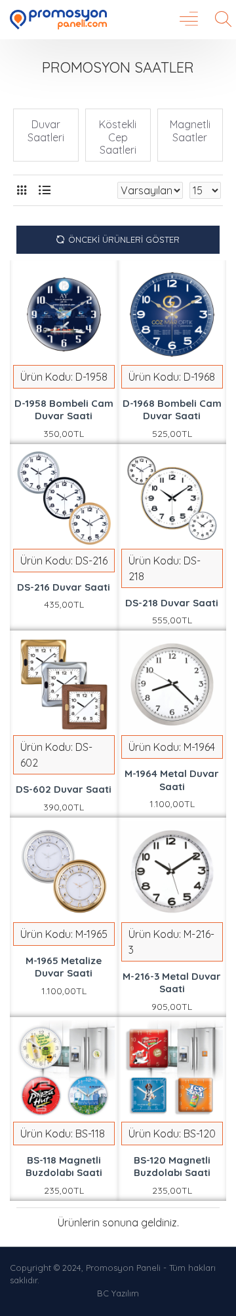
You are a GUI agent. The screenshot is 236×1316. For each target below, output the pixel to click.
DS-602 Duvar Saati (63, 789)
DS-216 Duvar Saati (63, 587)
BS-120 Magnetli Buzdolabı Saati (172, 1166)
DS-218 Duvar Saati (171, 603)
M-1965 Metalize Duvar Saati (64, 967)
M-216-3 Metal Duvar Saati (172, 983)
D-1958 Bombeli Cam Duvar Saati (63, 410)
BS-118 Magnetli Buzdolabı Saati (64, 1166)
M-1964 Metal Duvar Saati (172, 780)
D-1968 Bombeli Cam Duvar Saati (172, 410)
